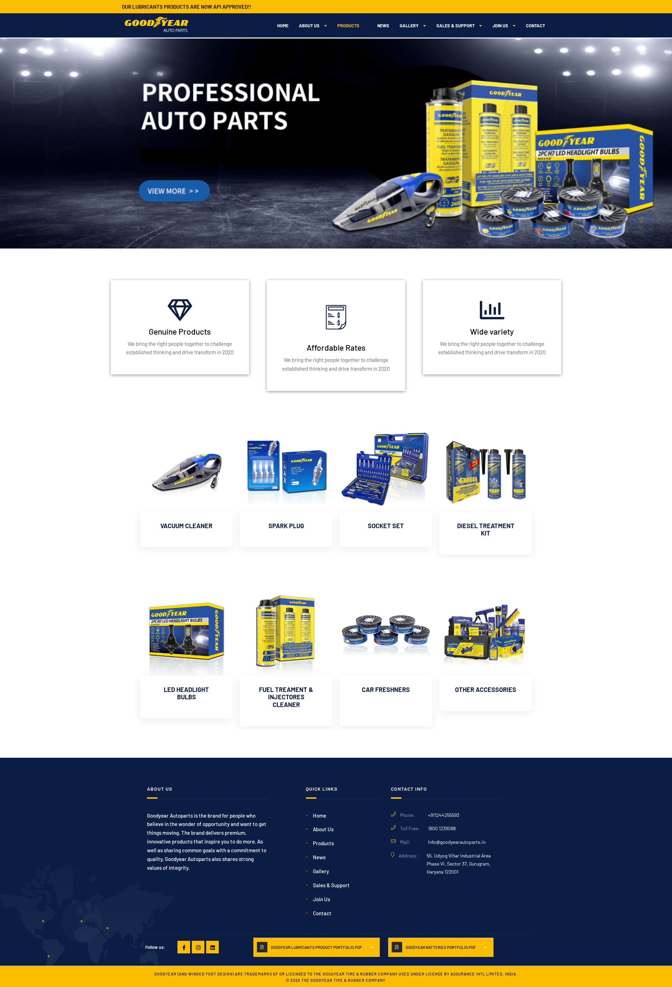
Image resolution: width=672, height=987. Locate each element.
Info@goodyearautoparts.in (456, 842)
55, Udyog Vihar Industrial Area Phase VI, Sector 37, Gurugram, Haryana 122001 (459, 864)
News (383, 25)
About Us (309, 25)
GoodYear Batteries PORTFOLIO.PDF (441, 947)
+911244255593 (443, 815)
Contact (535, 25)
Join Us (500, 25)
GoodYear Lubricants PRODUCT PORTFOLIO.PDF (316, 947)
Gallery (409, 25)
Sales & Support (455, 25)
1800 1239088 (442, 828)
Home (282, 25)
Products (348, 25)
